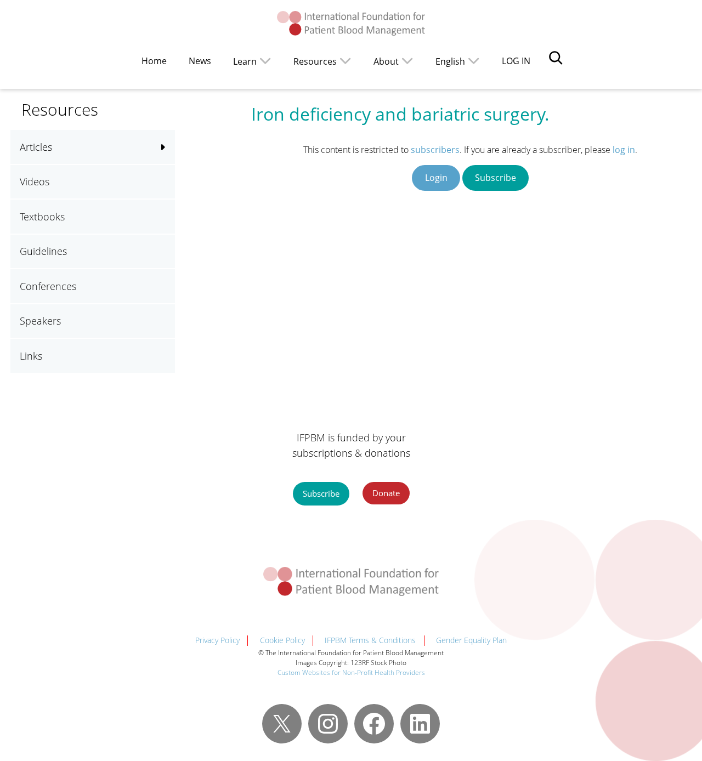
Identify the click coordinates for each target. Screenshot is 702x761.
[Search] (556, 58)
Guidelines (43, 251)
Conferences (48, 286)
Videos (34, 181)
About (386, 61)
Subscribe (495, 178)
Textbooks (42, 216)
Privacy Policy (217, 640)
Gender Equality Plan (471, 640)
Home (154, 61)
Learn (245, 61)
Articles (36, 147)
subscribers (435, 150)
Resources (315, 61)
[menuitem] (457, 60)
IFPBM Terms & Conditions (370, 640)
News (200, 61)
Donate (386, 492)
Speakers (40, 320)
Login (436, 178)
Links (31, 355)
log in (624, 150)
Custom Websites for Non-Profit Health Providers (351, 672)
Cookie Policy (282, 640)
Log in (516, 61)
